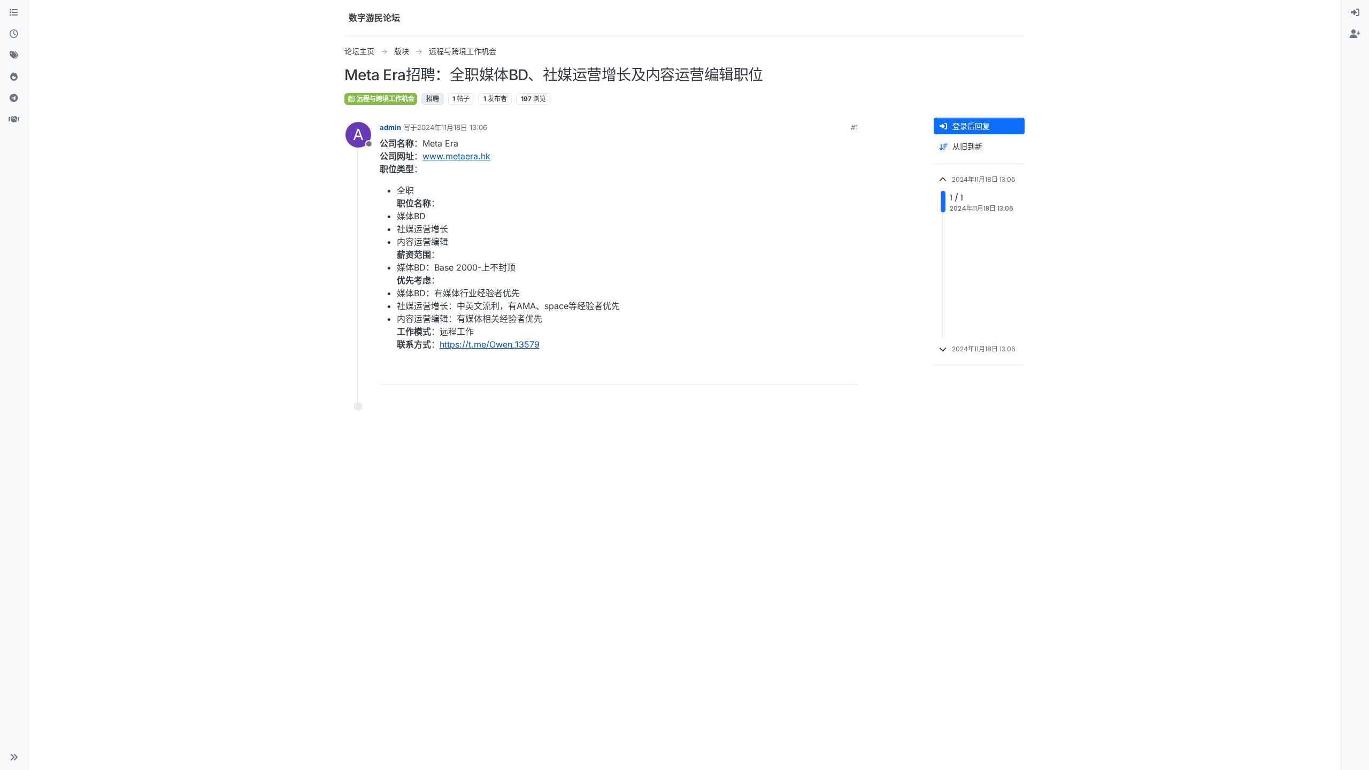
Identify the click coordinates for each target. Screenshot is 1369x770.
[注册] (1355, 34)
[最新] (14, 34)
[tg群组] (14, 98)
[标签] (14, 55)
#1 (854, 127)
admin (390, 127)
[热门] (14, 77)
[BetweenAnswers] (14, 119)
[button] (14, 757)
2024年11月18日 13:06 (452, 127)
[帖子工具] (848, 372)
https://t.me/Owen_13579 (490, 344)
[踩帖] (827, 372)
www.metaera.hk (456, 156)
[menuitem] (1355, 12)
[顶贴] (789, 372)
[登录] (1355, 12)
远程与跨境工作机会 (384, 99)
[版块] (14, 12)
